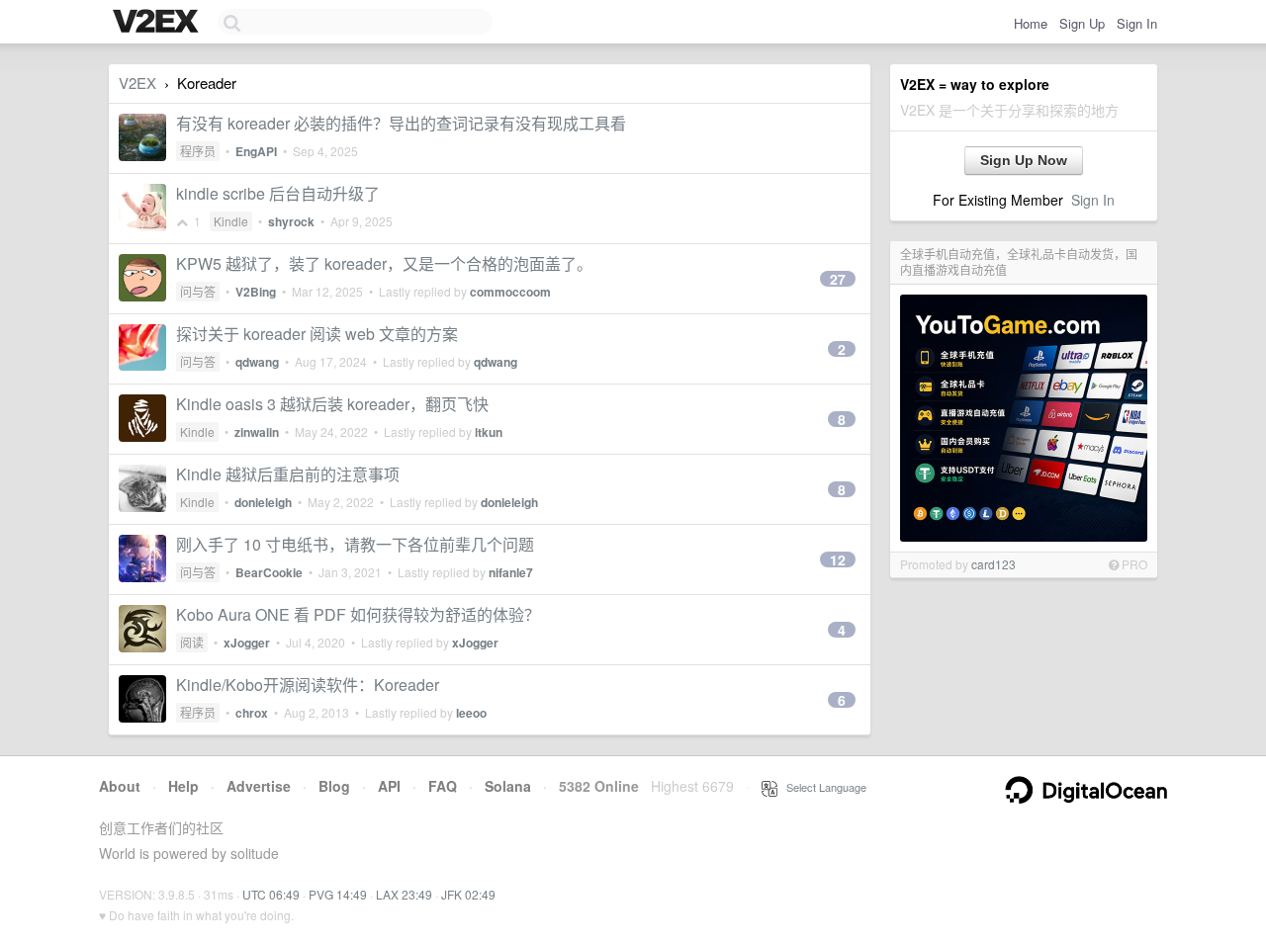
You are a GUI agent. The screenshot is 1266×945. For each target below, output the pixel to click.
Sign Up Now (1023, 160)
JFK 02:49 (468, 894)
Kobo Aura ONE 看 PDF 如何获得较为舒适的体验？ (358, 614)
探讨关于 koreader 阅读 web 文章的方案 (317, 333)
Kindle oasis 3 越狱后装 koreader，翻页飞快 (332, 403)
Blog (334, 786)
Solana (508, 786)
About (119, 786)
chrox (251, 713)
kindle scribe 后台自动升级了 (278, 193)
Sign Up (1082, 23)
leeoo (471, 713)
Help (183, 786)
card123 (993, 564)
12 (838, 559)
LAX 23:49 (404, 894)
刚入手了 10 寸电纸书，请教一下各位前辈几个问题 (355, 544)
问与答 (198, 291)
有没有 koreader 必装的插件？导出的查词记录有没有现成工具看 (401, 123)
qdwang (257, 362)
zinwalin (256, 432)
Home (1030, 23)
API (389, 786)
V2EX (137, 82)
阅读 (192, 642)
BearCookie (269, 572)
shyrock (291, 221)
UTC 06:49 (271, 894)
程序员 (198, 150)
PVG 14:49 (338, 894)
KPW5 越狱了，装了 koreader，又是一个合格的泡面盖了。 (384, 263)
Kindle (231, 221)
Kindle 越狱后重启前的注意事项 (288, 474)
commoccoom (510, 292)
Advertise (258, 786)
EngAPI (256, 151)
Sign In (1137, 23)
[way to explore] (158, 23)
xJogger (247, 642)
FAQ (442, 786)
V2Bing (255, 292)
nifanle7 (511, 572)
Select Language (821, 787)
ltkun (488, 432)
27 (838, 279)
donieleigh (263, 502)
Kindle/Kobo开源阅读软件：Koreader (307, 684)
